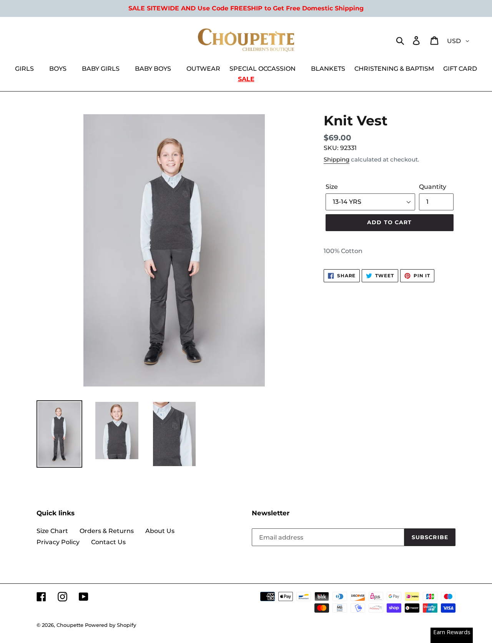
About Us (160, 531)
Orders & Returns (107, 531)
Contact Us (108, 542)
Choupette (70, 625)
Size (332, 186)
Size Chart (52, 531)
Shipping (336, 159)
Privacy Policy (58, 542)
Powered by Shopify (110, 625)
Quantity (432, 186)
